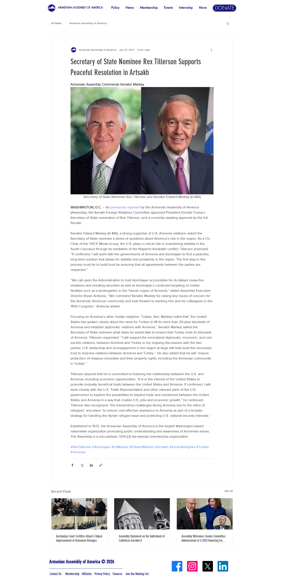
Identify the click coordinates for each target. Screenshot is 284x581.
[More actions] (211, 49)
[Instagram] (192, 566)
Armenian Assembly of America (88, 23)
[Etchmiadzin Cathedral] (142, 513)
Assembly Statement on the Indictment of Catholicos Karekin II (142, 538)
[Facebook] (177, 566)
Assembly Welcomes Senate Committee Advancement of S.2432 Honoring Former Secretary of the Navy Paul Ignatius (204, 538)
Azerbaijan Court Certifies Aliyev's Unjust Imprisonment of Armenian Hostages (79, 538)
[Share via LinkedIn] (91, 465)
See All (228, 490)
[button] (228, 23)
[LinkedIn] (223, 566)
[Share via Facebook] (72, 465)
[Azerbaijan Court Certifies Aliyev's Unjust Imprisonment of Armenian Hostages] (79, 513)
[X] (207, 566)
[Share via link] (101, 465)
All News (56, 23)
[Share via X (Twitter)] (82, 465)
